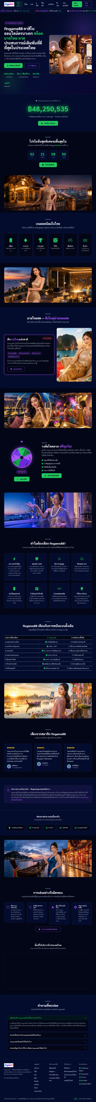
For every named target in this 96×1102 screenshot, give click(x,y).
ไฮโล (25, 4)
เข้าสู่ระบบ (86, 4)
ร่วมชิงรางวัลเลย (49, 123)
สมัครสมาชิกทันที (43, 1098)
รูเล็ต (37, 4)
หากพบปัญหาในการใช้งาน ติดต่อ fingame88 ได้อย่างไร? (28, 1048)
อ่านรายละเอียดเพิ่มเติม (49, 929)
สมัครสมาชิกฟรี (14, 66)
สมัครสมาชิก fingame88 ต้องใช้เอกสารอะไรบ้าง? (26, 1018)
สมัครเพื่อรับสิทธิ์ (53, 476)
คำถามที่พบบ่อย (53, 1075)
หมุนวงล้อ (23, 479)
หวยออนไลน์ (65, 4)
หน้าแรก (18, 4)
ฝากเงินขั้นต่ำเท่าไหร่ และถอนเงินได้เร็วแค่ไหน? (25, 1035)
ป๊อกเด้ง (42, 4)
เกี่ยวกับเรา (67, 1068)
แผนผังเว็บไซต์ (68, 1080)
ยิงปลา (57, 4)
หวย (31, 4)
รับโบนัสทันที (49, 165)
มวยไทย (51, 4)
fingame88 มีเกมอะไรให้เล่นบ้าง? (21, 1042)
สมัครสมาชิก (76, 4)
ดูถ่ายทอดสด (17, 369)
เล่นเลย (11, 245)
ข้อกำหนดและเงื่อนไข (70, 1071)
